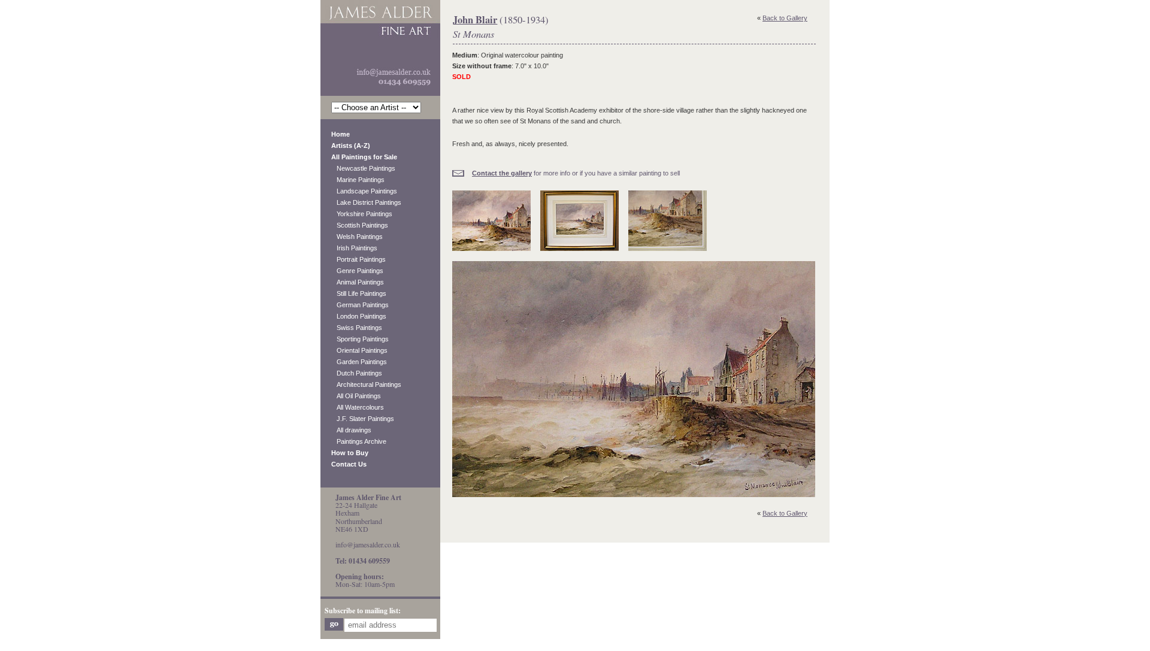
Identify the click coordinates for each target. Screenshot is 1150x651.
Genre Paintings (357, 270)
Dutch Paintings (356, 373)
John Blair (475, 20)
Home (340, 134)
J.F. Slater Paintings (362, 418)
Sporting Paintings (360, 339)
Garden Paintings (359, 361)
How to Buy (349, 452)
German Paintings (360, 304)
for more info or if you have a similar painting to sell (576, 173)
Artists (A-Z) (350, 145)
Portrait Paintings (358, 259)
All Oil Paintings (356, 395)
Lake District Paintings (366, 202)
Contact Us (349, 464)
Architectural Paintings (366, 384)
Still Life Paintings (358, 293)
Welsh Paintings (357, 236)
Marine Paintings (358, 179)
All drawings (351, 430)
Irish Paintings (354, 248)
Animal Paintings (357, 282)
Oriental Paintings (359, 350)
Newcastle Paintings (363, 168)
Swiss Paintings (356, 327)
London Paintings (358, 316)
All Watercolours (357, 407)
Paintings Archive (358, 441)
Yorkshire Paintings (361, 213)
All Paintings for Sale (364, 157)
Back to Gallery (784, 18)
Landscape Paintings (364, 191)
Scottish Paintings (359, 225)
